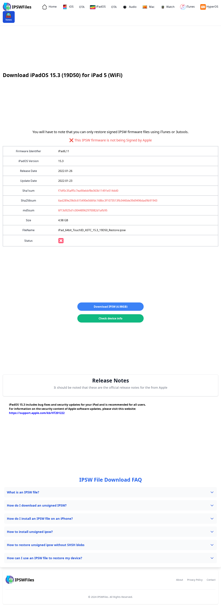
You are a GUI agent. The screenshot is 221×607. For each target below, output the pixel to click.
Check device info (110, 318)
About (179, 579)
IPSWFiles (102, 597)
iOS (71, 6)
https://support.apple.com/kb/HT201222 (37, 413)
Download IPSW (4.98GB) (110, 307)
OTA (81, 7)
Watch (170, 7)
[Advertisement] (103, 38)
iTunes (190, 6)
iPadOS (101, 6)
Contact (211, 579)
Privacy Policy (195, 579)
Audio (132, 7)
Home (52, 6)
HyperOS (212, 6)
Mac (151, 7)
